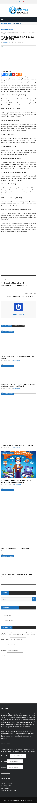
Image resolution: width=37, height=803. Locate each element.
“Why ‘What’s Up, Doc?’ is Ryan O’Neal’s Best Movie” (18, 357)
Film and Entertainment (7, 29)
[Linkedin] (10, 74)
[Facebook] (3, 74)
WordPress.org (8, 620)
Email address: (5, 639)
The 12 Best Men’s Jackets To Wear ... (21, 296)
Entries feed (7, 615)
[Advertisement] (18, 253)
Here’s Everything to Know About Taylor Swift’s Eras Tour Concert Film (16, 481)
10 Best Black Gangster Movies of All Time (17, 445)
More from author (18, 326)
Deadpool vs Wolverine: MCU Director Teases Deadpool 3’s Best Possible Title (18, 385)
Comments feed (8, 618)
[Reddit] (17, 74)
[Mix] (20, 74)
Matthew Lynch (6, 42)
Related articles (6, 326)
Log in (6, 613)
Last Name (4, 650)
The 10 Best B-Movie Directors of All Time (16, 575)
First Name (4, 645)
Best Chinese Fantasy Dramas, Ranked (15, 548)
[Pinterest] (13, 74)
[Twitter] (6, 74)
